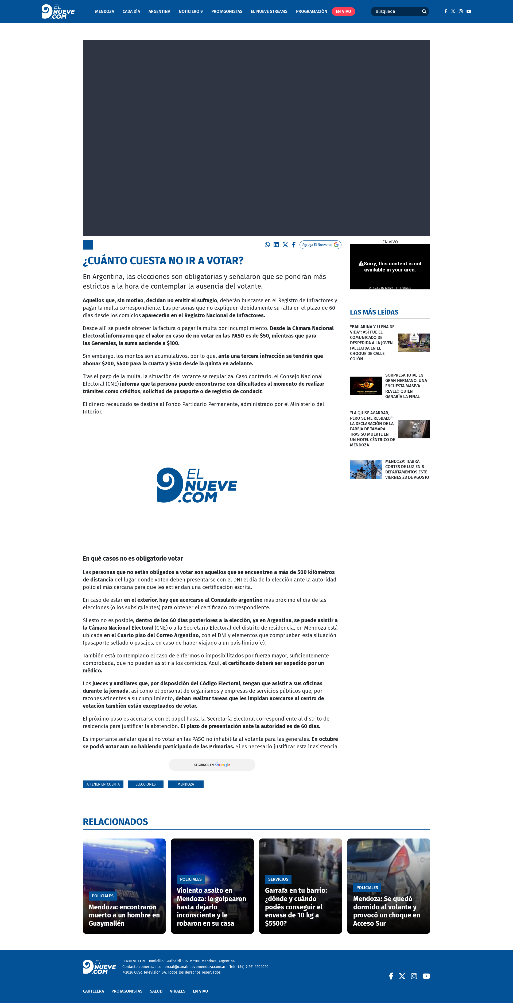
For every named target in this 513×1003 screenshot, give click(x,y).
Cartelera (93, 991)
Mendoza (104, 11)
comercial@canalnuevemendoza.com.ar (191, 966)
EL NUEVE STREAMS (269, 11)
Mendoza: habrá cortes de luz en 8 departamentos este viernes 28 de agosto (407, 469)
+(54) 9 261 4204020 (252, 966)
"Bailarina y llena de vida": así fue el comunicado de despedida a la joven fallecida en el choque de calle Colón (372, 342)
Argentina (159, 11)
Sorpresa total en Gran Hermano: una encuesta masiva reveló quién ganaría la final (406, 386)
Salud (156, 991)
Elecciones (145, 784)
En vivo (343, 11)
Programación (311, 11)
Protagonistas (226, 11)
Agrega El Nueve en (317, 245)
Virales (177, 991)
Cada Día (131, 11)
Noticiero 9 (191, 11)
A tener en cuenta (103, 784)
